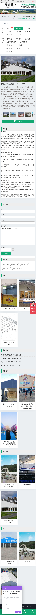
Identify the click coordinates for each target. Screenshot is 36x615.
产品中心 (17, 16)
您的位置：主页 (8, 16)
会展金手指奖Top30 (24, 1)
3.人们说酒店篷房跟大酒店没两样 (11, 362)
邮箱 (32, 612)
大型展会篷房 (14, 264)
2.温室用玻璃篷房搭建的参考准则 (11, 358)
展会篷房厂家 (24, 264)
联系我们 (24, 612)
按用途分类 (25, 16)
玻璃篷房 (5, 264)
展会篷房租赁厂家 (17, 268)
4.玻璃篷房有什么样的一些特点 (10, 365)
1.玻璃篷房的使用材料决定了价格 (11, 355)
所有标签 (23, 608)
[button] (34, 115)
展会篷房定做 (6, 268)
